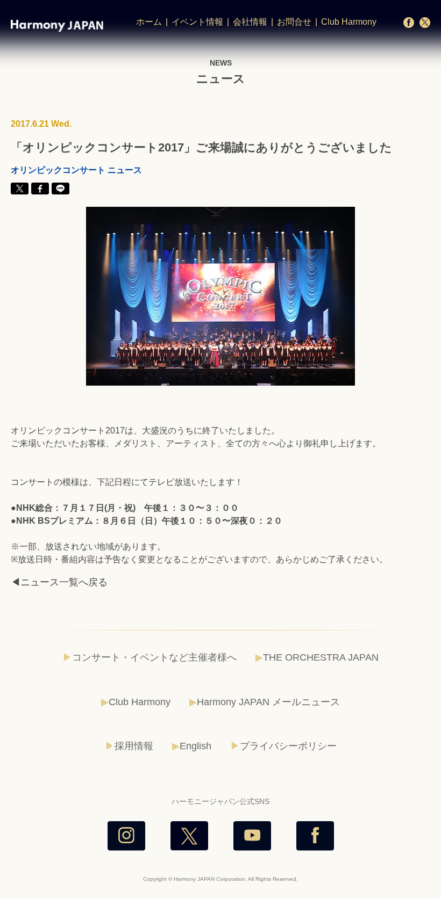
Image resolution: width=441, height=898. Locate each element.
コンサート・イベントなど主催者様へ (154, 657)
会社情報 (250, 21)
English (195, 746)
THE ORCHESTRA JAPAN (321, 657)
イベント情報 (197, 21)
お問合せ (294, 21)
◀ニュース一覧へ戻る (59, 582)
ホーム (149, 21)
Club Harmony (348, 21)
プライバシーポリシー (288, 746)
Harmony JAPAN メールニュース (268, 702)
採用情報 (134, 746)
